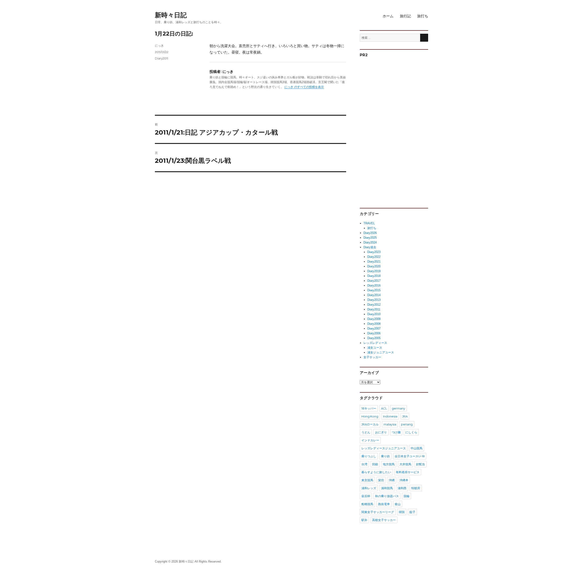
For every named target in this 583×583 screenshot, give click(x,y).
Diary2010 (374, 314)
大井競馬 (405, 464)
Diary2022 (374, 256)
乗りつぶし (368, 456)
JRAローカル (370, 424)
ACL (384, 408)
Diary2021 (374, 261)
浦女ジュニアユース (380, 352)
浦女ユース (374, 347)
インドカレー (370, 440)
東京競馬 (367, 480)
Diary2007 (374, 328)
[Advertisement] (395, 130)
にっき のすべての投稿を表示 (304, 87)
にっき (159, 45)
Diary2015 (374, 290)
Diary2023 (374, 252)
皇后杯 (365, 496)
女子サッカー (372, 357)
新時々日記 (171, 15)
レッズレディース (375, 343)
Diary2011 (161, 58)
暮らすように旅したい (376, 472)
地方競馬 (389, 464)
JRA (405, 416)
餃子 (412, 512)
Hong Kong (369, 416)
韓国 (402, 512)
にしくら (411, 432)
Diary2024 (370, 242)
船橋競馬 (367, 504)
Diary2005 (374, 338)
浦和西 (402, 488)
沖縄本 (403, 480)
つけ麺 (396, 432)
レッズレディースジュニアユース (383, 448)
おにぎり (381, 432)
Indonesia (390, 416)
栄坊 (381, 480)
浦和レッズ (368, 488)
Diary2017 (374, 280)
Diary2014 (374, 295)
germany (398, 408)
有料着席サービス (407, 472)
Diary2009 (374, 319)
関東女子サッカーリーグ (377, 512)
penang (407, 424)
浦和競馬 (387, 488)
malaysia (390, 424)
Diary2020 (374, 266)
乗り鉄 (385, 456)
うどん (365, 432)
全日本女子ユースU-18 (410, 456)
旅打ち (422, 16)
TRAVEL (369, 223)
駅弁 (364, 520)
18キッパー (368, 408)
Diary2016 (374, 285)
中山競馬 (416, 448)
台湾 (364, 464)
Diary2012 (374, 304)
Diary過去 (369, 247)
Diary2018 (374, 276)
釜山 (398, 504)
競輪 (406, 496)
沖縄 (392, 480)
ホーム (388, 16)
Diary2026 (370, 233)
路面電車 (384, 504)
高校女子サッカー (384, 520)
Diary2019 (374, 271)
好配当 (420, 464)
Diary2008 (374, 323)
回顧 (375, 464)
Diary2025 (370, 237)
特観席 (415, 488)
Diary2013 (374, 300)
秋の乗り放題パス (387, 496)
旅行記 (405, 16)
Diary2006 (374, 333)
